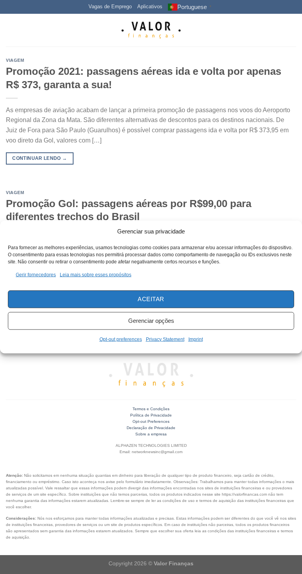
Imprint (195, 339)
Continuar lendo (39, 158)
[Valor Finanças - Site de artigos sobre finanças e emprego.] (151, 30)
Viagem (15, 60)
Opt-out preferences (120, 339)
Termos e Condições (151, 409)
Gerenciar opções (151, 320)
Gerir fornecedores (36, 275)
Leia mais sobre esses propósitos (95, 275)
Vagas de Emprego (110, 6)
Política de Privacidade (151, 415)
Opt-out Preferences (151, 421)
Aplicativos (149, 6)
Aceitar (151, 299)
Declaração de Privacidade (151, 428)
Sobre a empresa (151, 434)
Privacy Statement (165, 339)
